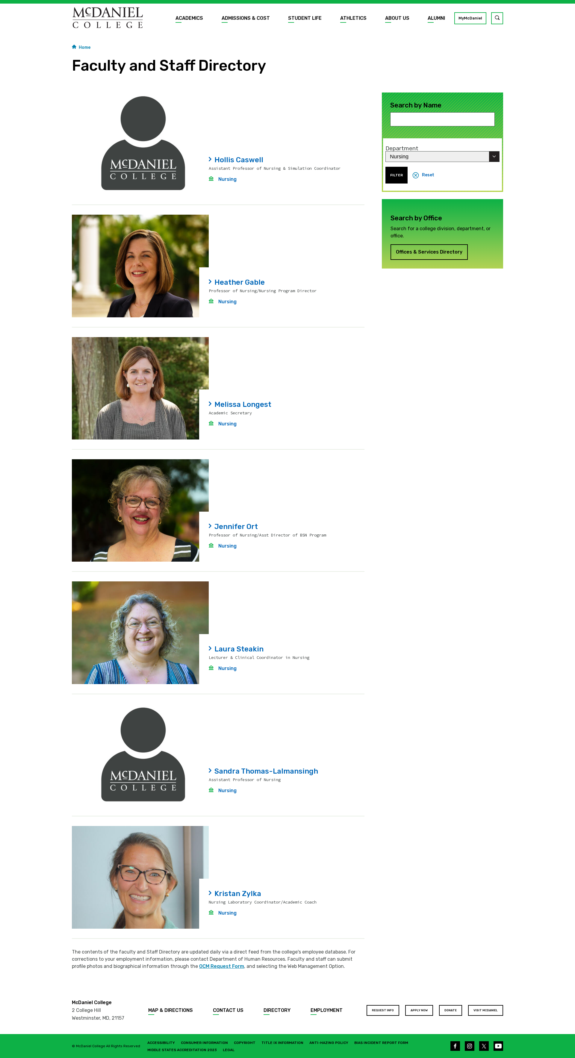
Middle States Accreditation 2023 (182, 1050)
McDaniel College (92, 1002)
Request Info (383, 1010)
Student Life (305, 18)
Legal (228, 1050)
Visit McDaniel (485, 1010)
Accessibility (161, 1043)
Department (401, 148)
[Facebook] (455, 1046)
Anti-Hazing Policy (328, 1043)
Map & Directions (170, 1010)
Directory (277, 1010)
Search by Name (415, 105)
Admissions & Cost (246, 18)
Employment (327, 1010)
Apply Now (419, 1010)
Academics (189, 18)
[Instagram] (469, 1046)
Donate (450, 1010)
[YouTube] (498, 1046)
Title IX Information (282, 1043)
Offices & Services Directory (429, 252)
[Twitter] (484, 1046)
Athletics (353, 18)
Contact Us (228, 1010)
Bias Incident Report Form (381, 1043)
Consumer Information (204, 1043)
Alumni (436, 18)
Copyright (244, 1043)
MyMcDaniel (470, 18)
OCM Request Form (221, 966)
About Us (397, 18)
